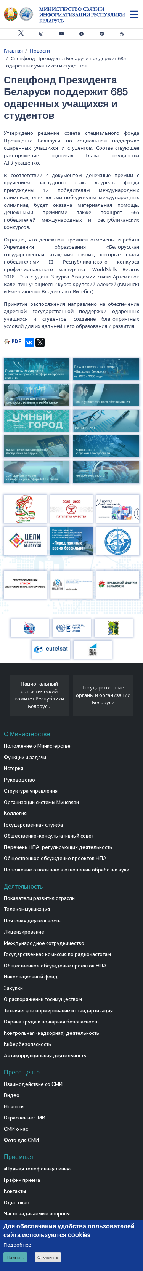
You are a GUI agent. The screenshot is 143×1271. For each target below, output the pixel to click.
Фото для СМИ (21, 1140)
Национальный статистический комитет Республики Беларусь (39, 695)
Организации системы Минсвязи (41, 802)
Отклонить (47, 1257)
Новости (40, 50)
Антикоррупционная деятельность (45, 1055)
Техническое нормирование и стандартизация (58, 1010)
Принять (15, 1257)
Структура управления (31, 791)
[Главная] (21, 14)
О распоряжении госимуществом (43, 999)
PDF (16, 341)
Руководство (19, 780)
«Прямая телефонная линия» (38, 1168)
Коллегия (15, 813)
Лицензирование (24, 932)
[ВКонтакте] (29, 342)
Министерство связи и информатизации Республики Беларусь (82, 15)
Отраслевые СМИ (24, 1117)
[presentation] (6, 697)
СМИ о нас (16, 1129)
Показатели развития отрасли (39, 898)
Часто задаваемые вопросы (37, 1213)
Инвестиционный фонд (31, 977)
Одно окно (16, 1202)
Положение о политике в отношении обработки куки (66, 870)
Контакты (15, 1191)
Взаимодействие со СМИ (33, 1084)
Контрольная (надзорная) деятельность (51, 1033)
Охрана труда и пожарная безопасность (51, 1021)
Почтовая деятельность (32, 921)
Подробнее (17, 1244)
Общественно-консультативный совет (49, 836)
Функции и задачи (25, 757)
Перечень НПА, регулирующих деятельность (58, 847)
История (13, 768)
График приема (22, 1180)
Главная (13, 50)
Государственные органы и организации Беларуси (103, 695)
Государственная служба (33, 825)
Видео (11, 1095)
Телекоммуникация (27, 909)
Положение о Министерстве (37, 746)
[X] (40, 342)
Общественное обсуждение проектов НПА (55, 858)
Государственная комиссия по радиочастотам (57, 954)
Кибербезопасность (27, 1044)
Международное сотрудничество (44, 943)
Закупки (13, 988)
